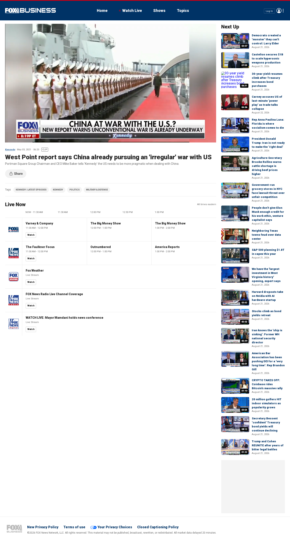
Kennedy (10, 149)
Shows (159, 10)
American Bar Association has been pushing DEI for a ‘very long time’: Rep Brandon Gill (268, 361)
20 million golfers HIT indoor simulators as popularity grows (267, 403)
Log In (269, 11)
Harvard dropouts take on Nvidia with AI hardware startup (267, 296)
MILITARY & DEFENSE (97, 190)
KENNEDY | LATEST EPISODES (31, 190)
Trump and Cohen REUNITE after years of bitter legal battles (267, 445)
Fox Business (30, 10)
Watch (31, 235)
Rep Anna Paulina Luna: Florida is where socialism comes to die (268, 123)
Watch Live (132, 10)
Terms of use (74, 527)
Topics (183, 10)
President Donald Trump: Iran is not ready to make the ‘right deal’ (268, 142)
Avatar (279, 10)
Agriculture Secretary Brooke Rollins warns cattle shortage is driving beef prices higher (267, 166)
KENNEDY (58, 190)
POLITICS (74, 190)
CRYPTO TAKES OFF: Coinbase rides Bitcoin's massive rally (267, 384)
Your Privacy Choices (114, 527)
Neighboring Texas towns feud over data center (266, 234)
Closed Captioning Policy (158, 527)
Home (102, 10)
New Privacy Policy (42, 527)
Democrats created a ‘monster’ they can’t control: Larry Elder (266, 39)
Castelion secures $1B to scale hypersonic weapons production (267, 58)
